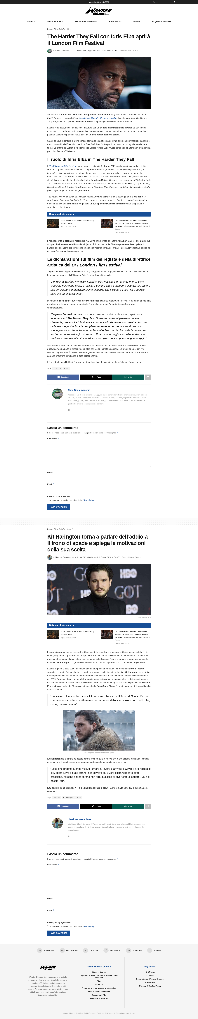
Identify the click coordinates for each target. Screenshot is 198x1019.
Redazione (150, 982)
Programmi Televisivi (161, 21)
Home (49, 29)
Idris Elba (57, 368)
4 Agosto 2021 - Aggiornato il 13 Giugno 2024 (93, 51)
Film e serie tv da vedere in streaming (99, 988)
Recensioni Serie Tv (99, 998)
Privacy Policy (88, 500)
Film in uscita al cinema (99, 991)
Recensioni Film (99, 995)
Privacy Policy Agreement (59, 496)
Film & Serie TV (54, 21)
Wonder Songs (99, 972)
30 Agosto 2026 (69, 227)
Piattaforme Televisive (85, 21)
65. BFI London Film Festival (62, 166)
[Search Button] (174, 2)
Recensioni (114, 21)
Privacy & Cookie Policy (150, 986)
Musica (30, 21)
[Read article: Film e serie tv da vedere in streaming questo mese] (53, 223)
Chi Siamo (150, 972)
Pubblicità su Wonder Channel (150, 979)
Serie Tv (70, 529)
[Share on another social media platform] (148, 377)
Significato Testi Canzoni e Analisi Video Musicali (99, 976)
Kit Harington (68, 798)
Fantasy (57, 798)
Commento (53, 438)
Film (68, 29)
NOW (66, 368)
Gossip (136, 21)
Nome (50, 472)
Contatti (150, 975)
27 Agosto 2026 (123, 232)
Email (50, 484)
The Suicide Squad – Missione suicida (97, 118)
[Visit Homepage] (99, 11)
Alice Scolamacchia (62, 51)
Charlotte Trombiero (62, 557)
